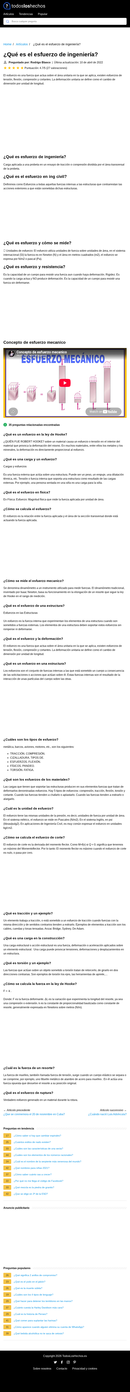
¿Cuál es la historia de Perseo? (30, 1314)
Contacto (61, 1368)
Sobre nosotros (42, 1368)
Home (7, 44)
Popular (42, 14)
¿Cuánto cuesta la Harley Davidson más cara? (39, 1307)
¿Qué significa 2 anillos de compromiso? (35, 1275)
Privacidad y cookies (84, 1368)
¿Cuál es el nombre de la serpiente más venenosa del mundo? (47, 1161)
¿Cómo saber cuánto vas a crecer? (33, 1174)
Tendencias (26, 14)
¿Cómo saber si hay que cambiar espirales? (37, 1135)
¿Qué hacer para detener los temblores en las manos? (43, 1301)
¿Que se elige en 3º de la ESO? (31, 1193)
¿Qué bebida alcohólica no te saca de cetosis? (39, 1333)
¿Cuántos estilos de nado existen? (32, 1142)
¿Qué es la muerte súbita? (28, 1288)
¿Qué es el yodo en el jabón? (29, 1281)
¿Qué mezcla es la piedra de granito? (34, 1187)
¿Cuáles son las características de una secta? (38, 1148)
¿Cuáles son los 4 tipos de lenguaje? (33, 1294)
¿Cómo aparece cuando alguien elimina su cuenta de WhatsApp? (49, 1327)
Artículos (8, 14)
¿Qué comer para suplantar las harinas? (35, 1320)
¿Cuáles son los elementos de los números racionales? (43, 1155)
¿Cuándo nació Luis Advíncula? (107, 1114)
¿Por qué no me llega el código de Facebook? (38, 1181)
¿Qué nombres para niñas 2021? (31, 1168)
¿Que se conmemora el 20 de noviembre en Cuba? (34, 1114)
